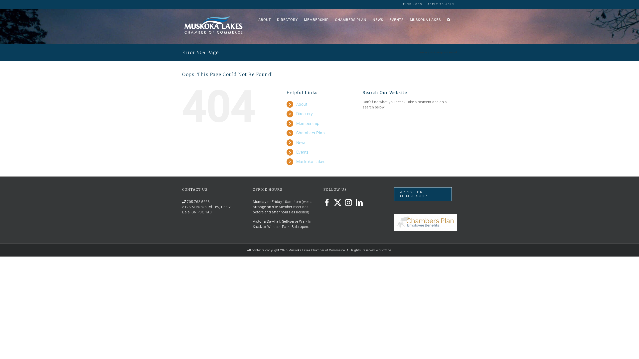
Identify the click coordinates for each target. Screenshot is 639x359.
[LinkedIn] (359, 202)
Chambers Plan (310, 133)
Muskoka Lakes (310, 161)
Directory (304, 113)
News (301, 142)
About (302, 104)
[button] (449, 19)
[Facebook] (327, 202)
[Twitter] (337, 202)
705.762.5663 (198, 202)
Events (302, 152)
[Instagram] (348, 202)
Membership (308, 123)
